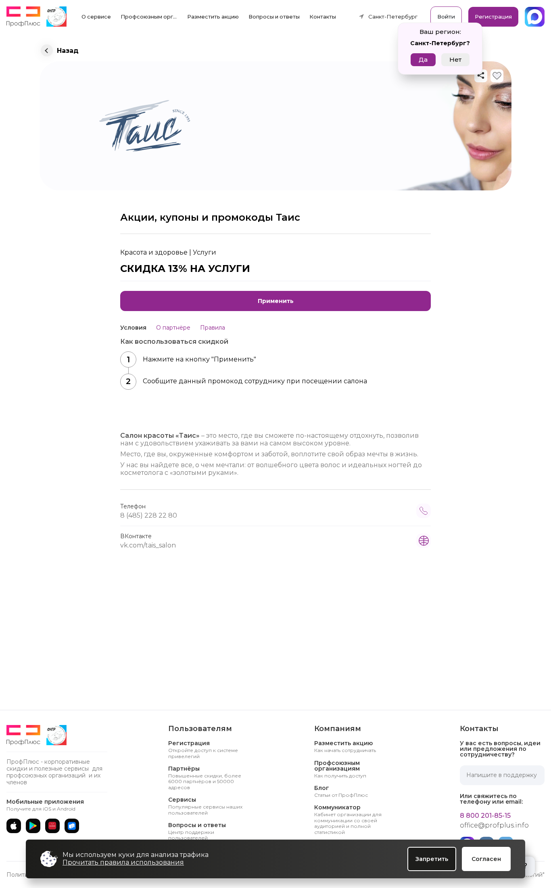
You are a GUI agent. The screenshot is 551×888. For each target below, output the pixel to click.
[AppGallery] (52, 826)
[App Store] (13, 826)
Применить (276, 301)
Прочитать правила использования (123, 862)
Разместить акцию (213, 16)
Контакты (322, 16)
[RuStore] (72, 826)
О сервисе (96, 16)
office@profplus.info (494, 825)
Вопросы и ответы (274, 16)
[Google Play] (33, 826)
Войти (446, 16)
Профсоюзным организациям (151, 16)
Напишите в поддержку (501, 775)
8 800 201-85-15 (485, 816)
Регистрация (493, 16)
